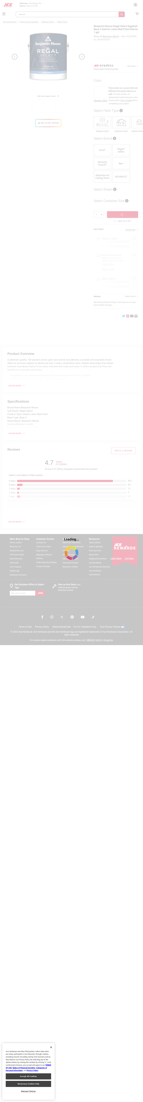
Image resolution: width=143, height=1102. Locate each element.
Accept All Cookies (28, 1076)
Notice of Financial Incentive (24, 1068)
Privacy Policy (32, 1070)
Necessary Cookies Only (28, 1084)
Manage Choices (28, 1091)
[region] (28, 1071)
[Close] (51, 1047)
